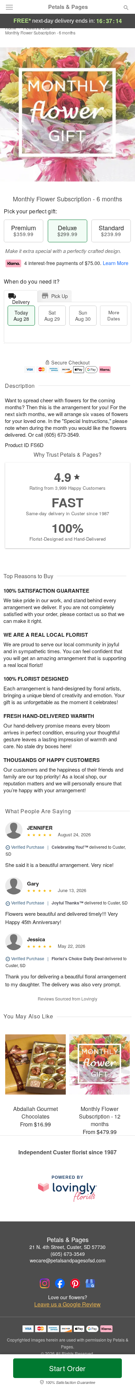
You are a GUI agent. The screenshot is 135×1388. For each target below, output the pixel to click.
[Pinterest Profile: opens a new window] (75, 1283)
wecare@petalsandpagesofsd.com (68, 1260)
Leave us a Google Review (67, 1304)
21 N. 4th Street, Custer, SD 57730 (67, 1246)
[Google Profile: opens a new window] (90, 1283)
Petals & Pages (68, 7)
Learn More (115, 262)
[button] (120, 1372)
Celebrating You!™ (70, 847)
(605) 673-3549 (68, 1253)
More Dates (113, 315)
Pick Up (59, 296)
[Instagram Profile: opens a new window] (45, 1283)
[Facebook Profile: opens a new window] (60, 1283)
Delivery (21, 300)
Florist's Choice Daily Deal (78, 958)
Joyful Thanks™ (67, 903)
